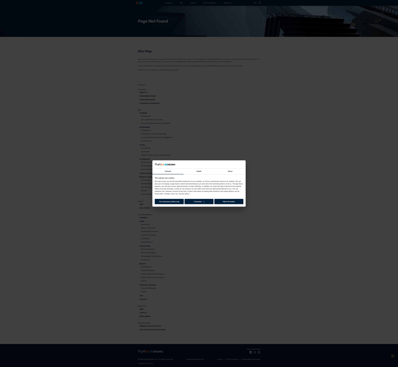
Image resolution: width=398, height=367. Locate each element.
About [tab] (230, 171)
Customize (198, 201)
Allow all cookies (229, 201)
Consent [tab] (168, 171)
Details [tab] (199, 171)
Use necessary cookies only (169, 201)
